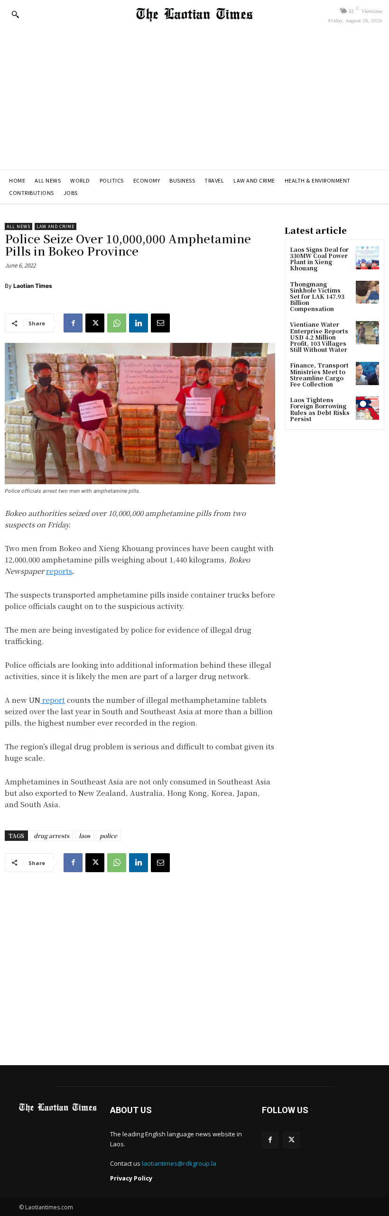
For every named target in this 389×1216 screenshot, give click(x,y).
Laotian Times (32, 285)
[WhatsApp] (116, 322)
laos (84, 835)
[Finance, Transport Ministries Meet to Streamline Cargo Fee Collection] (367, 373)
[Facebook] (73, 322)
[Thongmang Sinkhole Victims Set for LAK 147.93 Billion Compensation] (367, 292)
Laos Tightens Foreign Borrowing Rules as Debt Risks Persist (320, 409)
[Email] (160, 322)
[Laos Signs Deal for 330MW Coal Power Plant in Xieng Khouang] (367, 257)
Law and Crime (55, 226)
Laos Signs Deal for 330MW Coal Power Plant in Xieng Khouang (319, 258)
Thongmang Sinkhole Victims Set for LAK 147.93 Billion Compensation (317, 296)
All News (18, 226)
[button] (15, 14)
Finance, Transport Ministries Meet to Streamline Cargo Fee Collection (319, 374)
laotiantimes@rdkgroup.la (179, 1163)
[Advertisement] (194, 98)
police (108, 835)
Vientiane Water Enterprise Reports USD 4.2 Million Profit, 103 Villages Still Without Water (319, 336)
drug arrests (51, 835)
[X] (94, 322)
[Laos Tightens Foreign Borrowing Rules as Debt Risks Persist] (367, 408)
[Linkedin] (138, 322)
